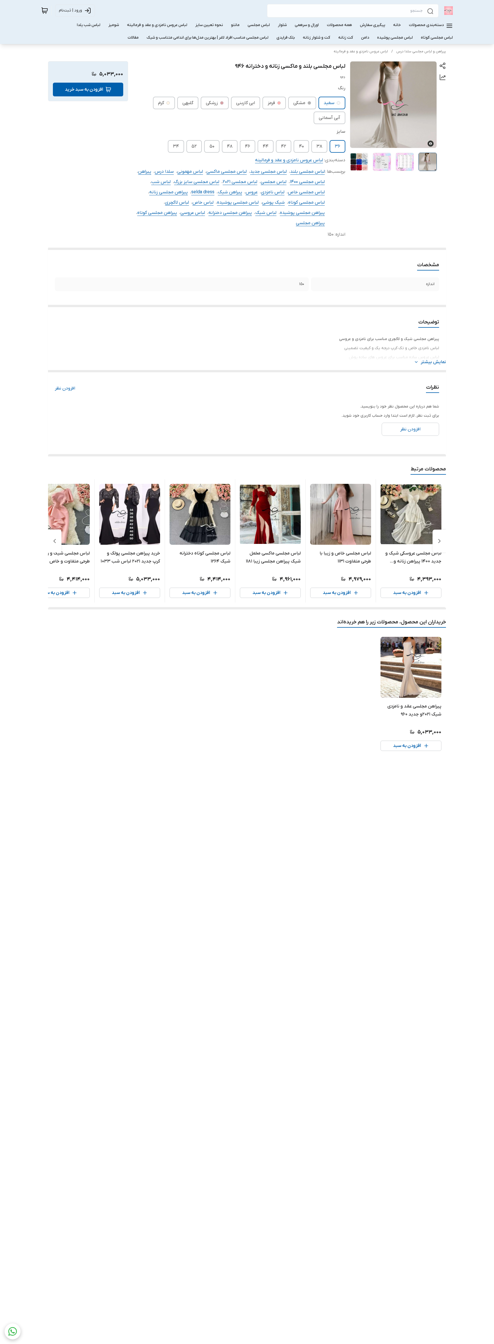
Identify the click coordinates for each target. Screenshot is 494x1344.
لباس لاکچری (177, 202)
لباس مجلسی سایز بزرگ (196, 182)
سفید (329, 103)
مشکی (299, 103)
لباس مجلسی (273, 182)
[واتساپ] (13, 1331)
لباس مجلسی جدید (268, 171)
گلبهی (187, 103)
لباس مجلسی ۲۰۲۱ (240, 182)
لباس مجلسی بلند (307, 171)
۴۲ (283, 146)
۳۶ (337, 146)
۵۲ (194, 146)
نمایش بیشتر (433, 362)
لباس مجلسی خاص (306, 192)
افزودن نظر (65, 388)
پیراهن (144, 171)
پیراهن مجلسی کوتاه (157, 213)
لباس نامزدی (272, 192)
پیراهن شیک (230, 192)
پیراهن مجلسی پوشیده (302, 213)
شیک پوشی (273, 202)
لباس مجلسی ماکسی (226, 171)
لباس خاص (203, 202)
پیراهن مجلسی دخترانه (230, 213)
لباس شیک (265, 213)
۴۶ (247, 146)
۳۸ (319, 146)
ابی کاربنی (245, 103)
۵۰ (212, 146)
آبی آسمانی (329, 118)
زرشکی (212, 103)
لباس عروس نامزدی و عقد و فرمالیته (361, 51)
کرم (161, 103)
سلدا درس (164, 171)
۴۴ (265, 146)
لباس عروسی (192, 213)
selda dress (202, 192)
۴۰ (301, 146)
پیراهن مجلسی (310, 223)
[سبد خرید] (44, 10)
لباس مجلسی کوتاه (306, 202)
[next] (54, 541)
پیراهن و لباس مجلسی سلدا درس (421, 51)
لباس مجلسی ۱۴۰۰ (307, 182)
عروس (252, 192)
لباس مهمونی (190, 171)
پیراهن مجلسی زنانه (168, 192)
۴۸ (229, 146)
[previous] (439, 541)
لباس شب (161, 182)
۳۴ (176, 146)
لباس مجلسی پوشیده (238, 202)
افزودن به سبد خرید (84, 89)
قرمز (271, 103)
